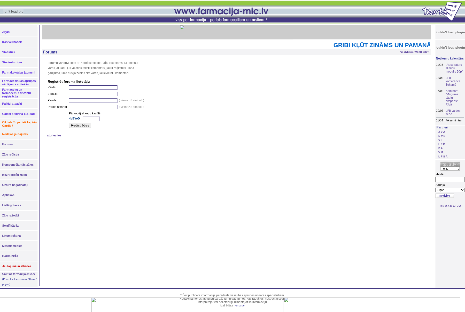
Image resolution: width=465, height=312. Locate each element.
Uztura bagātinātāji (15, 185)
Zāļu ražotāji (10, 215)
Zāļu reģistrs (11, 154)
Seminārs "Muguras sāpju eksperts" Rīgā (452, 97)
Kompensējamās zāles (18, 164)
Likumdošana (11, 236)
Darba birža (10, 256)
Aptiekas (8, 195)
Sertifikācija (10, 225)
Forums (7, 144)
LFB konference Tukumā (453, 81)
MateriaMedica (12, 246)
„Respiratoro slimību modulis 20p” (454, 68)
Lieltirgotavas (11, 205)
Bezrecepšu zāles (14, 175)
